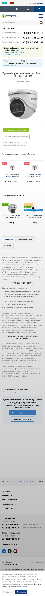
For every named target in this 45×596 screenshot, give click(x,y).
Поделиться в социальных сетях (14, 145)
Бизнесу (5, 495)
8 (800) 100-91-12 (33, 33)
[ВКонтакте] (4, 551)
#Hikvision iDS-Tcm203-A (26, 481)
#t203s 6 (40, 481)
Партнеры (6, 491)
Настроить (7, 592)
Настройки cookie (36, 562)
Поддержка (7, 504)
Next (41, 155)
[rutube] (15, 551)
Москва (40, 3)
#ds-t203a (13, 481)
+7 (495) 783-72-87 (33, 37)
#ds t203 (5, 481)
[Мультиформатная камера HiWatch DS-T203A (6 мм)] (22, 104)
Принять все (21, 592)
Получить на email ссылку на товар (15, 142)
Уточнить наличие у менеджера (16, 136)
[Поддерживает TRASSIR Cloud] (34, 205)
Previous (37, 155)
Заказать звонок (9, 544)
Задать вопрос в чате (12, 54)
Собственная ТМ (9, 500)
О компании (7, 508)
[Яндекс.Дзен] (10, 551)
